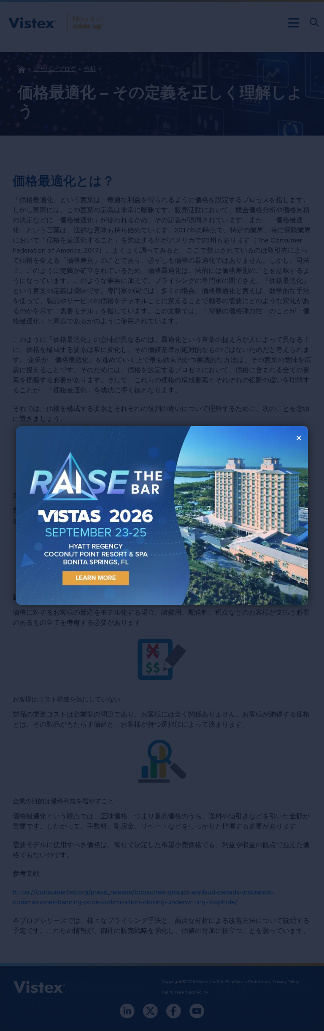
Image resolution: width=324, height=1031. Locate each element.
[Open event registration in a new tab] (89, 515)
